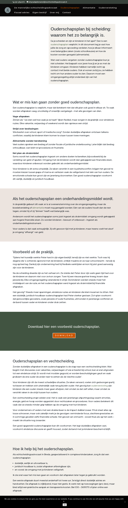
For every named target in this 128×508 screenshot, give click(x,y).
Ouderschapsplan (70, 8)
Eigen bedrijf (40, 13)
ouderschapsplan (59, 44)
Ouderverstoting (108, 8)
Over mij (54, 13)
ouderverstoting (99, 386)
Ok (65, 505)
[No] (125, 502)
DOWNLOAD (64, 335)
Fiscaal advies (21, 13)
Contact (66, 13)
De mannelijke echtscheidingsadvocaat (35, 8)
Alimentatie (89, 8)
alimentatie (38, 208)
